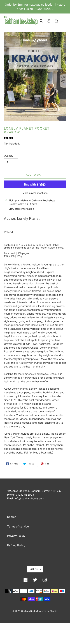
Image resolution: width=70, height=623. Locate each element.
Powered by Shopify (47, 611)
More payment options (35, 192)
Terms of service (18, 526)
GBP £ (34, 569)
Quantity (8, 155)
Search (11, 517)
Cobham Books (29, 611)
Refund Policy (16, 545)
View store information (21, 208)
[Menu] (64, 20)
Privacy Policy (16, 536)
